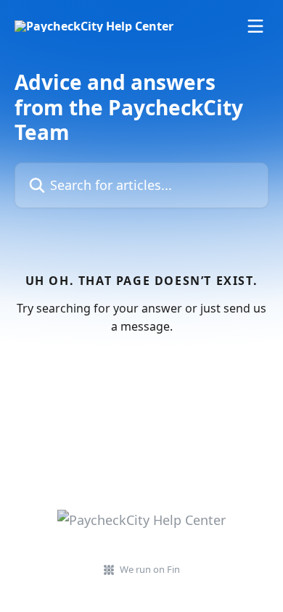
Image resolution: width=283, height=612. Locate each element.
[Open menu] (255, 26)
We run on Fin (150, 569)
